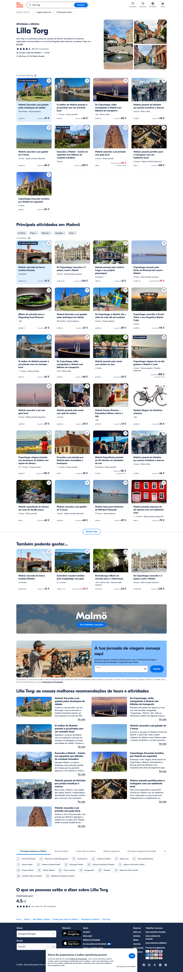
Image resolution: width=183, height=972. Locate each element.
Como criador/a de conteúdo (153, 937)
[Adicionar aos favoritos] (49, 80)
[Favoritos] (133, 3)
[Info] (35, 75)
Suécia (27, 919)
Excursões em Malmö (90, 919)
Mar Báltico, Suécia (41, 919)
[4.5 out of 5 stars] (23, 906)
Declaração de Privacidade (53, 682)
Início (18, 919)
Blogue (136, 940)
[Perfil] (163, 3)
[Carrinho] (143, 3)
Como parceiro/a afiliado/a (156, 943)
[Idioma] (153, 3)
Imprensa (136, 944)
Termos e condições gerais (93, 948)
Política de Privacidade (91, 940)
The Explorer (138, 952)
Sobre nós (137, 932)
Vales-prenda (138, 948)
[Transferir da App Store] (71, 943)
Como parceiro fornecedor (156, 932)
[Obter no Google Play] (71, 933)
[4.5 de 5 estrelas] (23, 49)
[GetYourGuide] (19, 5)
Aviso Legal (87, 936)
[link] (34, 100)
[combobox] (50, 5)
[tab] (33, 851)
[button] (34, 100)
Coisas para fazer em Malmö (65, 919)
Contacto (86, 932)
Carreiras (136, 936)
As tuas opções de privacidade (95, 944)
